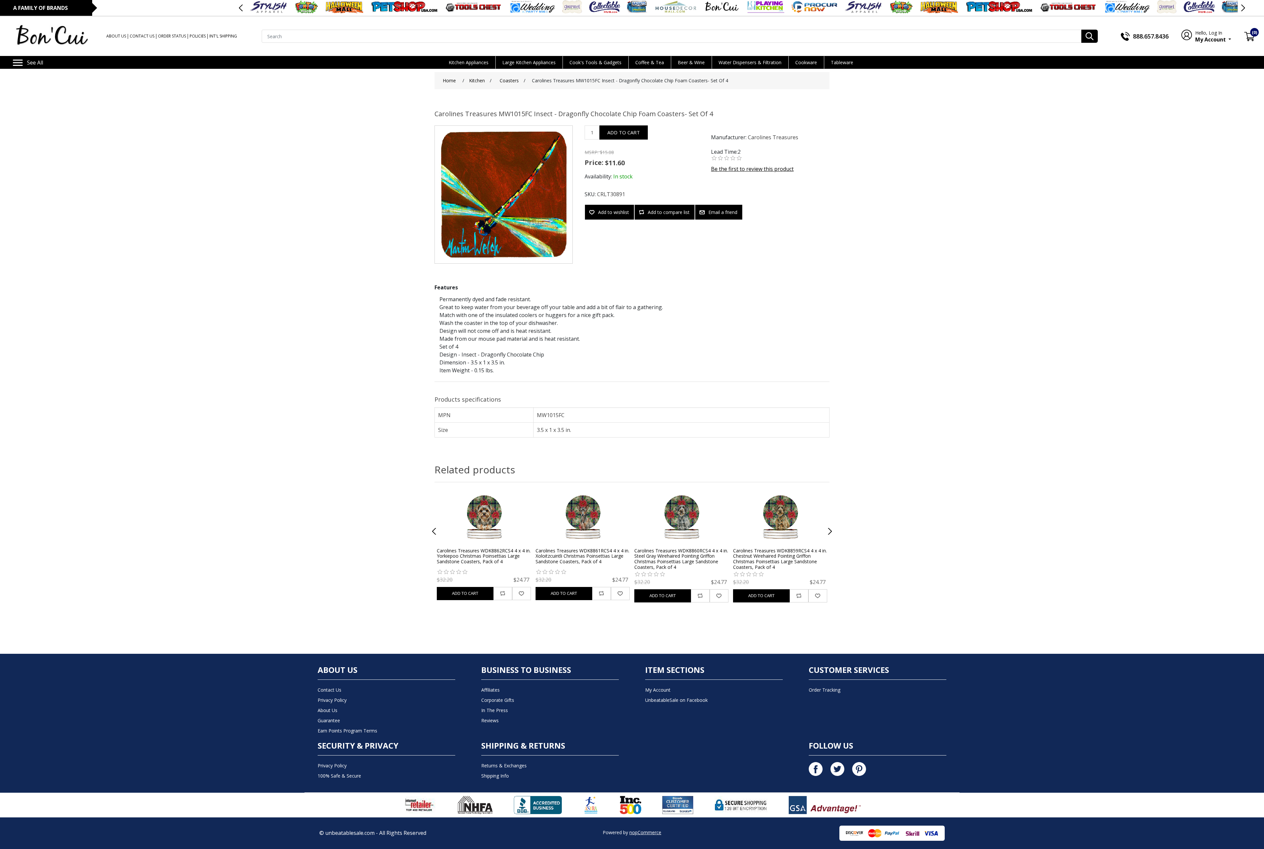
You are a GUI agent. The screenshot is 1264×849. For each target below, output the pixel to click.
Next (1242, 8)
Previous (241, 8)
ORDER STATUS (172, 36)
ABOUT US (116, 36)
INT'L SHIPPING (223, 36)
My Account (1211, 36)
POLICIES (198, 36)
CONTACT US (142, 36)
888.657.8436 (1151, 36)
